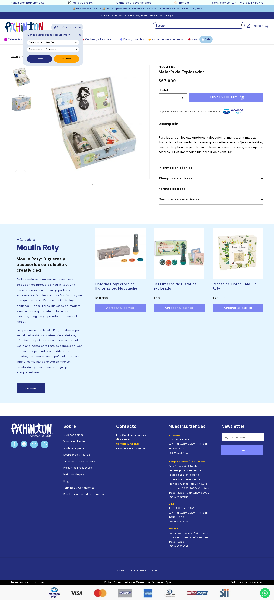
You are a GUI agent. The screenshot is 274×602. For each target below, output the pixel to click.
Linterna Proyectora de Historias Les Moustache (116, 286)
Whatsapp (126, 439)
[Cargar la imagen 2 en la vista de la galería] (21, 102)
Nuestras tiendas (187, 426)
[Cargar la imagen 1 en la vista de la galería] (21, 77)
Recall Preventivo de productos (83, 494)
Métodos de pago (74, 474)
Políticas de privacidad (247, 582)
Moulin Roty (169, 66)
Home (14, 56)
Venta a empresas (74, 448)
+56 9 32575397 (82, 2)
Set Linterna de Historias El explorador (177, 286)
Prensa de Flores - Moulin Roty (235, 286)
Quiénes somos (73, 435)
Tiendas (184, 2)
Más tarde (66, 59)
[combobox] (199, 25)
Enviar (242, 450)
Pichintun (131, 570)
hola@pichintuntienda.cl (28, 2)
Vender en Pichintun (76, 441)
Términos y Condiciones (79, 487)
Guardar (39, 59)
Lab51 (154, 570)
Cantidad (165, 90)
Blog (66, 481)
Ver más (31, 388)
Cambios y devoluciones (134, 2)
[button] (267, 27)
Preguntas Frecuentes (77, 467)
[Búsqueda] (241, 26)
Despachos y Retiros (76, 454)
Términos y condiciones (28, 582)
